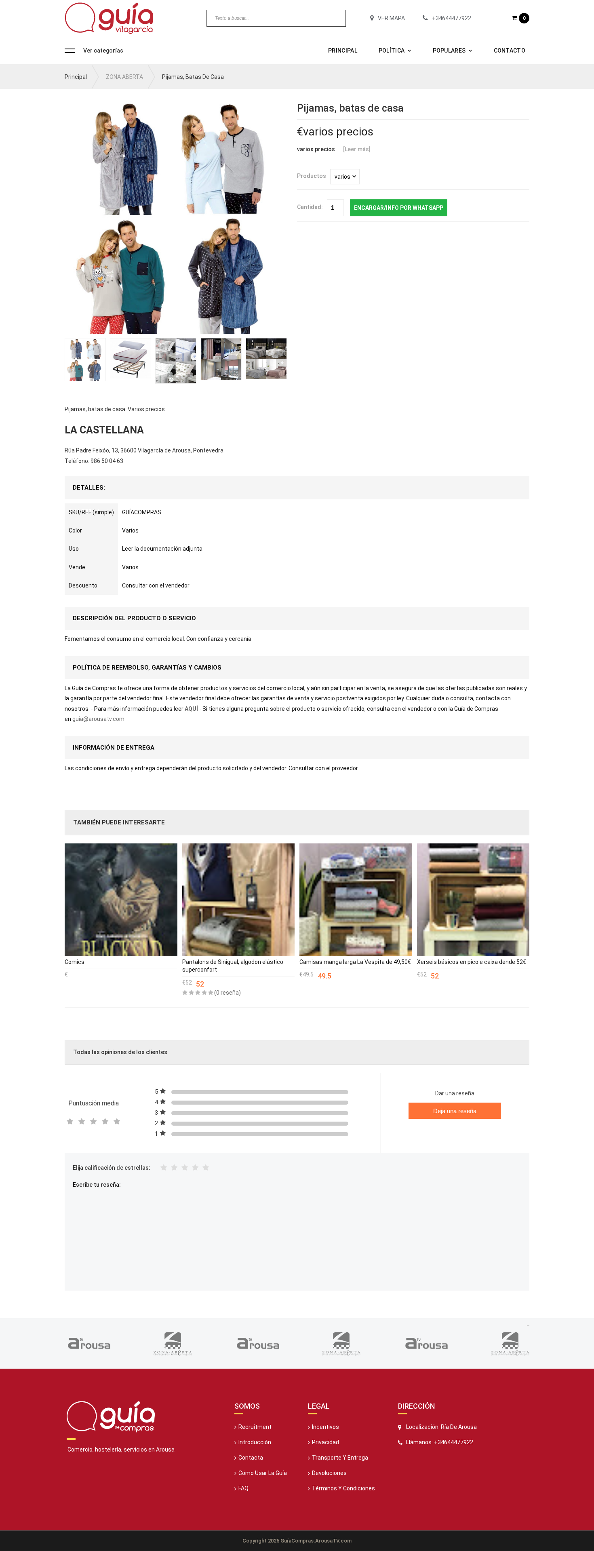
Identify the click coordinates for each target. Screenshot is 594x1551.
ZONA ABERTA (124, 77)
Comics (74, 962)
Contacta (250, 1457)
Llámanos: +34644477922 (439, 1442)
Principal (342, 50)
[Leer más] (357, 149)
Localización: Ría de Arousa (441, 1427)
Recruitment (255, 1427)
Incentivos (325, 1427)
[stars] (184, 1168)
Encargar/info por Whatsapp (398, 208)
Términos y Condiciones (343, 1488)
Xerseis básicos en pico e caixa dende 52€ (471, 962)
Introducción (254, 1442)
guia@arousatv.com (98, 719)
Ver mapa (391, 18)
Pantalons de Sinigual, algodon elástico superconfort (232, 966)
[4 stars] (195, 1168)
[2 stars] (174, 1168)
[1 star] (163, 1168)
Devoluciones (329, 1473)
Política (391, 50)
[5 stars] (205, 1168)
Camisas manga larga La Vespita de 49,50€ (355, 962)
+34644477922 (451, 18)
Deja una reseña (454, 1110)
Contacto (509, 50)
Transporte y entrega (340, 1457)
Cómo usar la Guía (262, 1473)
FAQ (243, 1488)
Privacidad (325, 1442)
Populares (449, 50)
